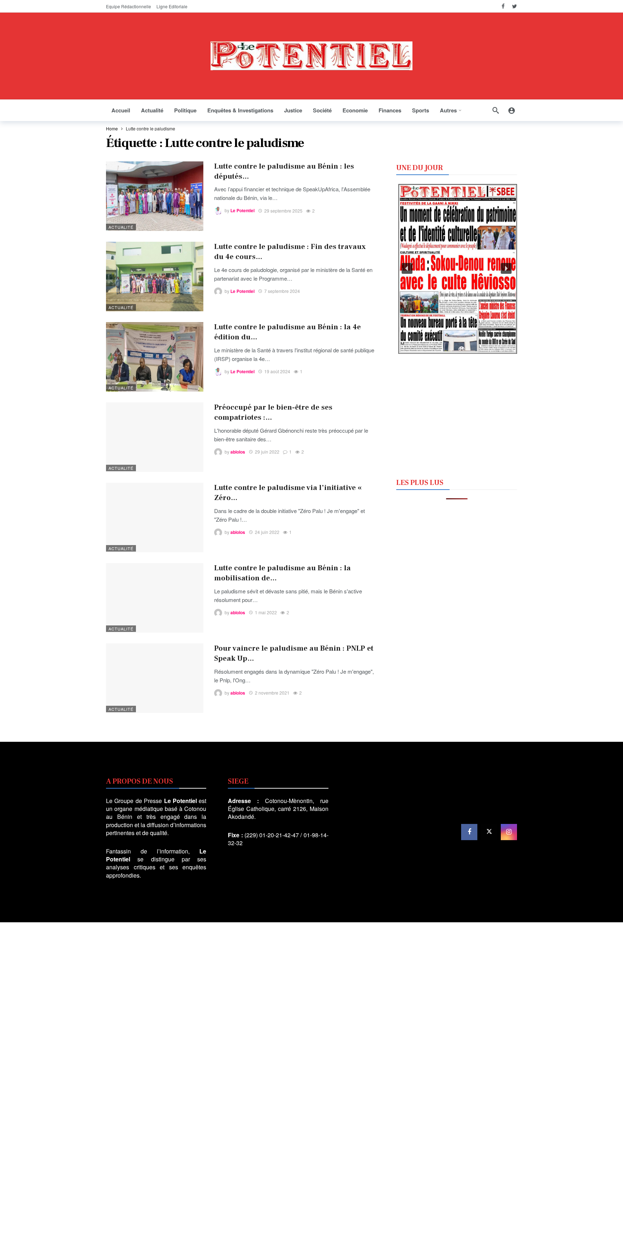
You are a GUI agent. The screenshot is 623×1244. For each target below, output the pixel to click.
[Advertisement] (456, 415)
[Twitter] (514, 6)
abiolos (237, 452)
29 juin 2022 (267, 452)
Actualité (121, 227)
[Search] (495, 110)
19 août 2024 (277, 371)
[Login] (511, 110)
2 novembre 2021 (272, 693)
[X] (489, 832)
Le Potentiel (242, 211)
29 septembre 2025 (283, 211)
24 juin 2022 (267, 532)
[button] (407, 268)
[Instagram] (509, 832)
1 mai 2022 (266, 612)
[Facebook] (503, 6)
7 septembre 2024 (282, 291)
